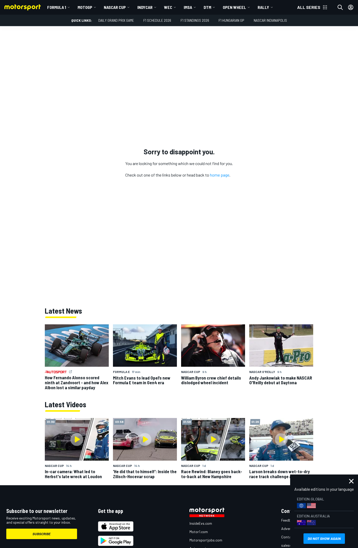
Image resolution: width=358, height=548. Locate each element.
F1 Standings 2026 (195, 20)
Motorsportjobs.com (205, 540)
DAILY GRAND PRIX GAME (116, 20)
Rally (263, 7)
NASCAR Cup (115, 7)
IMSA (188, 7)
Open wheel (234, 7)
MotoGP (85, 7)
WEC (168, 7)
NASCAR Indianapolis (270, 20)
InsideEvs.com (200, 523)
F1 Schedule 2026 (157, 20)
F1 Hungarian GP (231, 20)
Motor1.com (198, 531)
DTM (207, 7)
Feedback (289, 520)
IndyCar (145, 7)
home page (219, 174)
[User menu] (350, 7)
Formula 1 (56, 7)
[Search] (340, 7)
